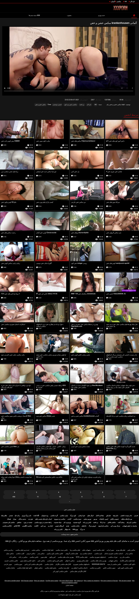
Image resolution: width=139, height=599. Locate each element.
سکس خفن (41, 561)
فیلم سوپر (44, 557)
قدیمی (136, 515)
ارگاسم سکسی (7, 526)
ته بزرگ (82, 529)
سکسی (119, 1)
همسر (11, 515)
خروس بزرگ (92, 526)
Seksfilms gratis (98, 564)
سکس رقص (131, 550)
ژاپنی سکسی (64, 515)
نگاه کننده (36, 515)
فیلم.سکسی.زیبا (75, 550)
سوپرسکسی (18, 564)
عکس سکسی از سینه (114, 564)
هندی (67, 526)
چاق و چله (4, 515)
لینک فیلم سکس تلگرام (127, 561)
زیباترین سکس (8, 550)
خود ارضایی (81, 515)
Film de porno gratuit (125, 580)
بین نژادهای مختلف (126, 519)
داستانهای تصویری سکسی (98, 557)
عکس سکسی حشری (11, 561)
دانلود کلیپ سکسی (129, 564)
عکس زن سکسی (95, 568)
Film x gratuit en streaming (92, 580)
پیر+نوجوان (44, 515)
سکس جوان (10, 553)
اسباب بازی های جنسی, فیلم (43, 519)
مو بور (95, 519)
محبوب (69, 15)
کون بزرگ (73, 515)
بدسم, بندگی (22, 519)
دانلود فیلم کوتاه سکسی (24, 568)
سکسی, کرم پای (131, 522)
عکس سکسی (34, 557)
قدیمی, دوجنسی (57, 104)
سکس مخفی (36, 550)
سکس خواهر (38, 568)
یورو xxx (75, 529)
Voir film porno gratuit (52, 580)
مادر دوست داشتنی (126, 515)
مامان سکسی (75, 526)
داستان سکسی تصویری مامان (113, 553)
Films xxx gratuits (39, 580)
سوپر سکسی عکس (109, 568)
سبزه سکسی (77, 519)
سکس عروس (30, 553)
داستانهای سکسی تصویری (81, 564)
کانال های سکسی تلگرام (63, 564)
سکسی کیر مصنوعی (9, 522)
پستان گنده (121, 522)
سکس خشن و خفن (40, 104)
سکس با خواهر (70, 561)
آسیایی (113, 1)
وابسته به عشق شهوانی (129, 526)
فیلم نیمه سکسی (63, 568)
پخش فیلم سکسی (50, 568)
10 (60, 497)
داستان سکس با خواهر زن (79, 568)
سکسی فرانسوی (103, 526)
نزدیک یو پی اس (115, 526)
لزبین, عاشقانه (103, 519)
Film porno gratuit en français (109, 580)
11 (38, 497)
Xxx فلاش (17, 526)
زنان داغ (17, 515)
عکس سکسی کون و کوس (55, 553)
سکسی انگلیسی (27, 526)
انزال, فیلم (90, 515)
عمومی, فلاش (114, 519)
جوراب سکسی (113, 557)
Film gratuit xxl (78, 580)
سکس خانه (12, 557)
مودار (14, 519)
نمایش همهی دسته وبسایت (69, 534)
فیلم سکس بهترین (82, 561)
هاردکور (108, 515)
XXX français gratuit (27, 580)
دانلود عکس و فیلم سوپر (27, 561)
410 (13, 497)
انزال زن (50, 526)
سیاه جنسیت (57, 522)
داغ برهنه (115, 515)
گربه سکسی (54, 515)
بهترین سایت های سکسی (66, 557)
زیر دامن (43, 526)
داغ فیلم (84, 526)
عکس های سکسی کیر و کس (33, 564)
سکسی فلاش (112, 522)
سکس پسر (41, 553)
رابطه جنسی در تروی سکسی (43, 522)
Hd (126, 1)
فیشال (9, 519)
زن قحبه (82, 104)
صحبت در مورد (28, 522)
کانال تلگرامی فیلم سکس (78, 571)
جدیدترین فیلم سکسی (22, 550)
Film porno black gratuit (66, 580)
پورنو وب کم (67, 522)
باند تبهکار (67, 529)
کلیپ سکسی (20, 553)
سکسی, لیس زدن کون (70, 104)
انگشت (36, 526)
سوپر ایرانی (110, 550)
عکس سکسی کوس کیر (60, 571)
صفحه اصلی (69, 585)
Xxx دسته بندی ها (34, 15)
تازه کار (132, 1)
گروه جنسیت (77, 522)
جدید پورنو (101, 15)
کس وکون (52, 557)
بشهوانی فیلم (86, 550)
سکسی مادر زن (125, 557)
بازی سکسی (98, 553)
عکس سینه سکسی (62, 550)
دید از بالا (102, 522)
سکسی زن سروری (59, 519)
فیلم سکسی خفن (69, 509)
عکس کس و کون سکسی (55, 561)
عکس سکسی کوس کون (125, 568)
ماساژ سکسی (10, 568)
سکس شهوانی (113, 561)
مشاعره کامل (100, 515)
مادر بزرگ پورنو (26, 515)
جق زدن (30, 519)
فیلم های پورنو (120, 550)
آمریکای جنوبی (59, 526)
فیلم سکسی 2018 (81, 557)
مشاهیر (19, 522)
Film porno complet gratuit (12, 580)
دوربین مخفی (87, 519)
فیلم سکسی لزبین (98, 550)
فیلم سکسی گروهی (71, 553)
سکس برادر (129, 553)
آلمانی (69, 519)
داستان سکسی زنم (86, 553)
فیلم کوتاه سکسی (47, 550)
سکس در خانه (23, 557)
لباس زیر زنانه (87, 522)
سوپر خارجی (8, 564)
